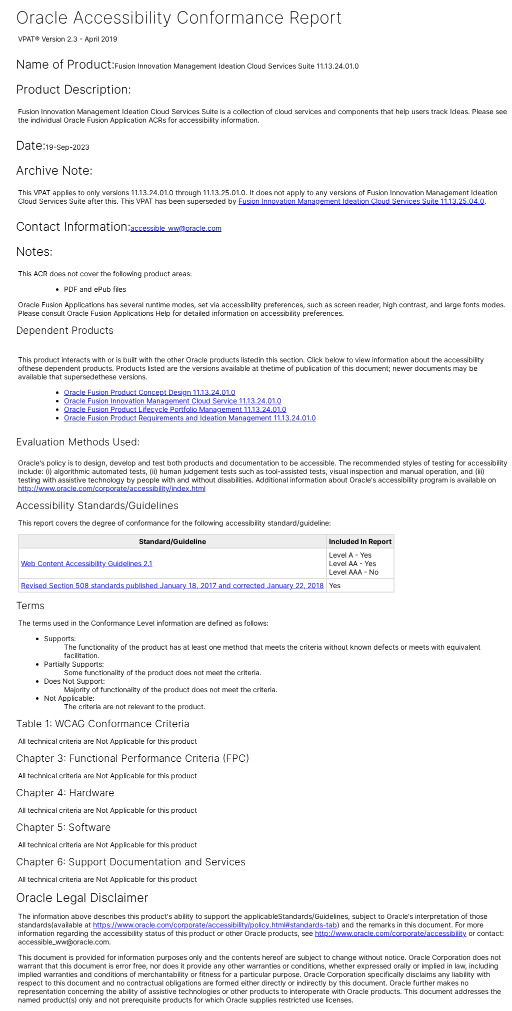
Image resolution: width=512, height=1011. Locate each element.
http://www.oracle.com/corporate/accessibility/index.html (112, 488)
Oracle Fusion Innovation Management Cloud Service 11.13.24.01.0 (173, 400)
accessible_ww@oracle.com (176, 228)
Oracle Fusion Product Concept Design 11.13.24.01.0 (150, 392)
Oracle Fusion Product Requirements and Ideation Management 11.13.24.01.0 (190, 417)
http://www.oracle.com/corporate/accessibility (390, 933)
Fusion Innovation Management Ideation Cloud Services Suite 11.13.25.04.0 (361, 201)
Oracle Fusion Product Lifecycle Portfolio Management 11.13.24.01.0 (175, 409)
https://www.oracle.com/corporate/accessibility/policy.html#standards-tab (215, 924)
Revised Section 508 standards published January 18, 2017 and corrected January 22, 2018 (172, 585)
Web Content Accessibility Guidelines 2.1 (86, 563)
